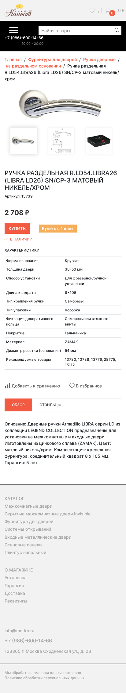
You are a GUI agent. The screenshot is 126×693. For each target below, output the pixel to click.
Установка (16, 577)
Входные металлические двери (38, 537)
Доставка (15, 593)
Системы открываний (28, 529)
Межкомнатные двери (28, 506)
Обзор (18, 404)
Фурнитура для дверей (29, 521)
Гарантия (14, 585)
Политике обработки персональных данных (44, 678)
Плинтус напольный (25, 552)
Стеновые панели (23, 544)
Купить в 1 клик (58, 228)
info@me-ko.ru (19, 630)
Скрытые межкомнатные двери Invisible (48, 513)
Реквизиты (16, 600)
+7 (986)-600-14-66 (24, 37)
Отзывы (50, 404)
